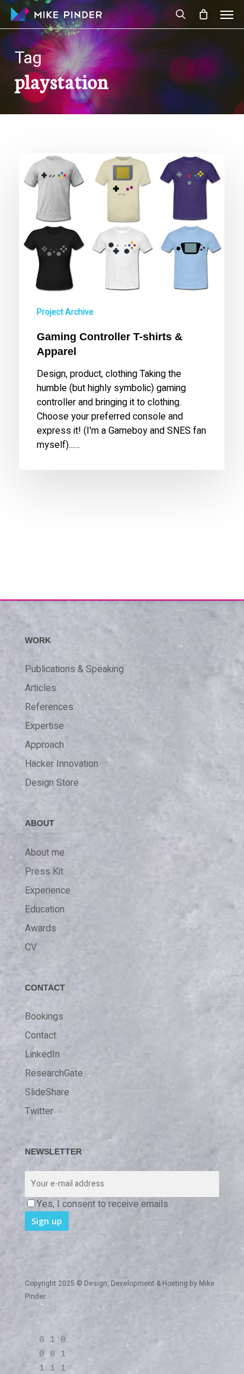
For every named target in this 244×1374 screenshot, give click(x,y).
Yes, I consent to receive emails (102, 1204)
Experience (47, 890)
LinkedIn (42, 1054)
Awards (40, 928)
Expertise (44, 726)
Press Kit (44, 872)
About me (45, 853)
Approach (44, 745)
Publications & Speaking (74, 669)
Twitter (39, 1111)
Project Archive (65, 312)
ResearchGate (54, 1073)
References (49, 707)
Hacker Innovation (61, 764)
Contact (40, 1035)
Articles (40, 688)
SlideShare (47, 1092)
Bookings (44, 1016)
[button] (226, 14)
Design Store (52, 783)
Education (45, 909)
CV (31, 947)
